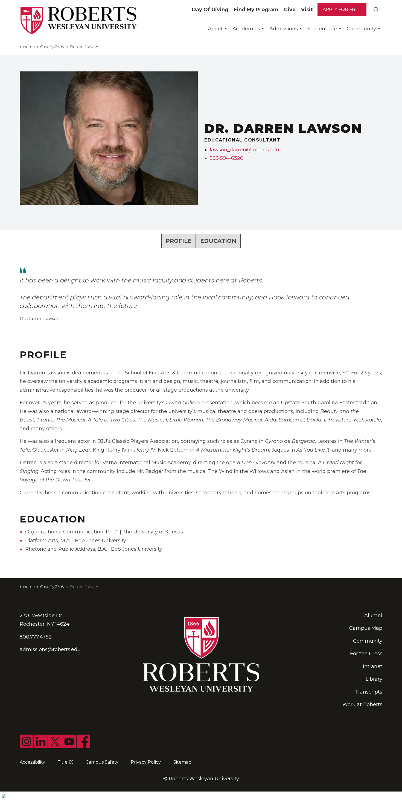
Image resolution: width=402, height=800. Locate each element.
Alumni (373, 616)
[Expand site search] (376, 9)
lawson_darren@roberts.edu (244, 150)
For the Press (366, 654)
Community (361, 29)
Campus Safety (102, 762)
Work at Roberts (362, 704)
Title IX (65, 762)
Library (374, 679)
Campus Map (365, 628)
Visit (307, 10)
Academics (246, 29)
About (215, 29)
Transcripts (368, 692)
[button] (109, 138)
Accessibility (32, 762)
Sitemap (182, 762)
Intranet (372, 666)
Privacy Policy (146, 762)
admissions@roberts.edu (50, 649)
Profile (178, 241)
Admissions (283, 29)
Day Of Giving (210, 10)
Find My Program (256, 10)
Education (218, 241)
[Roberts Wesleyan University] (78, 20)
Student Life (322, 29)
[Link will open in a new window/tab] (26, 741)
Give (290, 10)
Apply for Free (342, 9)
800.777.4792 (36, 637)
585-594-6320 (226, 158)
